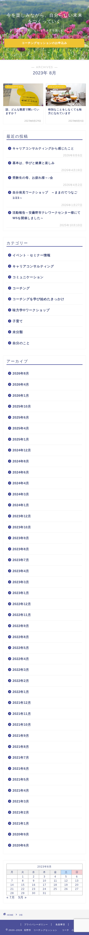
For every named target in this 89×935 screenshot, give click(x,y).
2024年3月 (21, 494)
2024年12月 (22, 450)
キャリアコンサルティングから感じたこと (43, 148)
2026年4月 (21, 384)
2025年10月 (22, 406)
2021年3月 (21, 801)
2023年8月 (21, 549)
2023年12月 (22, 516)
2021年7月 (21, 757)
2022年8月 (21, 637)
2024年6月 (21, 472)
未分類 (18, 332)
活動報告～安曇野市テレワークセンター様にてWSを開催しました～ (47, 215)
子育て (18, 321)
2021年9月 (21, 735)
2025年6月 (21, 417)
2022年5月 (21, 648)
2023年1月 (21, 593)
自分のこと (21, 343)
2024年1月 (21, 505)
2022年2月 (21, 681)
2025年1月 (21, 439)
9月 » (22, 897)
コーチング (21, 288)
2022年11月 (22, 615)
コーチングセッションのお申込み (44, 43)
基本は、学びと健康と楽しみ (34, 163)
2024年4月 (21, 483)
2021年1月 (21, 823)
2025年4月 (21, 428)
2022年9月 (21, 626)
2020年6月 (21, 845)
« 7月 (10, 897)
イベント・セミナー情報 (32, 255)
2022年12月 (22, 604)
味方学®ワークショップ (31, 310)
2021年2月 (21, 812)
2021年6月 (21, 768)
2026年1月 (21, 395)
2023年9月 (21, 538)
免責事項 (60, 924)
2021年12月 (22, 702)
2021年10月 (22, 724)
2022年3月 (21, 669)
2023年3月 (21, 582)
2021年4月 (21, 790)
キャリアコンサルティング (33, 266)
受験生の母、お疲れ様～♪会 (33, 177)
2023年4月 (21, 571)
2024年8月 (21, 461)
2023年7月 (21, 560)
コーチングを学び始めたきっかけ (38, 299)
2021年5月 (21, 779)
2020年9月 (21, 834)
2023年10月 (22, 527)
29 (23, 893)
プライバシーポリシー (36, 924)
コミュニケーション (28, 277)
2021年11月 (22, 714)
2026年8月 (21, 373)
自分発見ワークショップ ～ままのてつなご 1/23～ (45, 195)
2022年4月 (21, 659)
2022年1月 (21, 692)
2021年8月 (21, 746)
